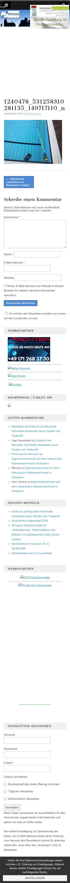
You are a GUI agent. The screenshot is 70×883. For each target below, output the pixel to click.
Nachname (10, 748)
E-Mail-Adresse (14, 262)
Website (9, 277)
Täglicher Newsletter (20, 791)
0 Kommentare (33, 113)
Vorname (9, 734)
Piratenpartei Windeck (25, 454)
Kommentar (12, 217)
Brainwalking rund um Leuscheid (32, 553)
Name (8, 254)
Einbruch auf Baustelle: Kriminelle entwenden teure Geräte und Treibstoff (36, 431)
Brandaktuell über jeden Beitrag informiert (33, 784)
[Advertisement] (35, 62)
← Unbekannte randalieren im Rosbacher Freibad (17, 181)
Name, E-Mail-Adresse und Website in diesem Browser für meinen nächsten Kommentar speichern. (34, 290)
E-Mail (8, 762)
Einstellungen (35, 878)
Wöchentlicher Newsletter (23, 798)
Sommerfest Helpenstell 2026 (30, 520)
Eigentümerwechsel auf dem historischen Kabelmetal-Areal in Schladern (36, 472)
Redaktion (18, 426)
